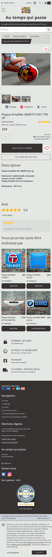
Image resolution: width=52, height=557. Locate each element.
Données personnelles (10, 442)
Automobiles (34, 36)
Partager (12, 107)
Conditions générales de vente (14, 414)
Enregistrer (28, 107)
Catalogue (6, 404)
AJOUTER (13, 286)
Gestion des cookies (9, 439)
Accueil (6, 36)
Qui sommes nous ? (10, 410)
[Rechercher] (49, 30)
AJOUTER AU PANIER (22, 148)
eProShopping (10, 518)
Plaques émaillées (19, 36)
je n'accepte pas (13, 552)
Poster (43, 107)
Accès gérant (44, 518)
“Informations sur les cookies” (33, 542)
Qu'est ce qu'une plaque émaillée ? (15, 417)
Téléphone (7, 463)
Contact (29, 3)
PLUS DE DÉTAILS (38, 328)
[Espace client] (35, 3)
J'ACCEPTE (39, 552)
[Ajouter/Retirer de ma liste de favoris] (46, 148)
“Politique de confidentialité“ (21, 545)
